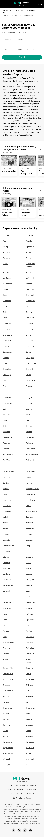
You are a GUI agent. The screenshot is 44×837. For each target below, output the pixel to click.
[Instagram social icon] (25, 830)
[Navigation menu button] (3, 4)
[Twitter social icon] (19, 830)
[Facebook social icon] (13, 830)
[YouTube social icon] (30, 830)
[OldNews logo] (21, 3)
